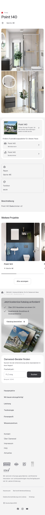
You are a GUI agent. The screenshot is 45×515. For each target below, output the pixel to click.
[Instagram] (22, 509)
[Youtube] (27, 509)
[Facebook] (18, 509)
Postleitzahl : (9, 369)
